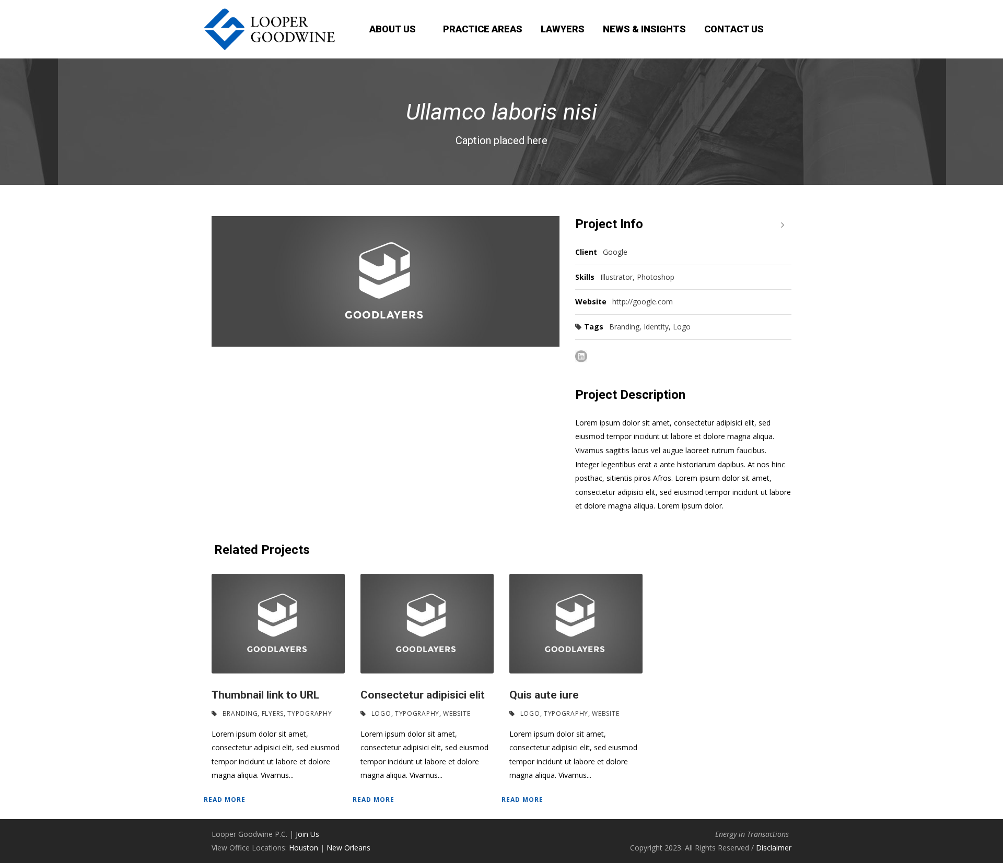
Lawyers (563, 28)
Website (456, 713)
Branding (624, 327)
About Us (392, 28)
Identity (656, 327)
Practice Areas (482, 28)
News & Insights (644, 28)
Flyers (273, 713)
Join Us (307, 834)
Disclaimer (773, 848)
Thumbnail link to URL (265, 695)
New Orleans (348, 848)
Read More (225, 799)
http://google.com (642, 301)
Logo (682, 327)
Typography (309, 713)
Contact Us (734, 28)
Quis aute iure (544, 695)
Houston (303, 848)
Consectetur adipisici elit (422, 695)
